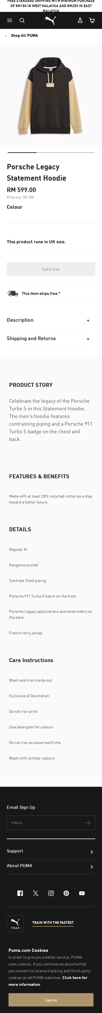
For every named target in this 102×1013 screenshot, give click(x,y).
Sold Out (51, 269)
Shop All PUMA (24, 35)
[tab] (22, 153)
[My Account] (80, 20)
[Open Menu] (11, 20)
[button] (11, 20)
